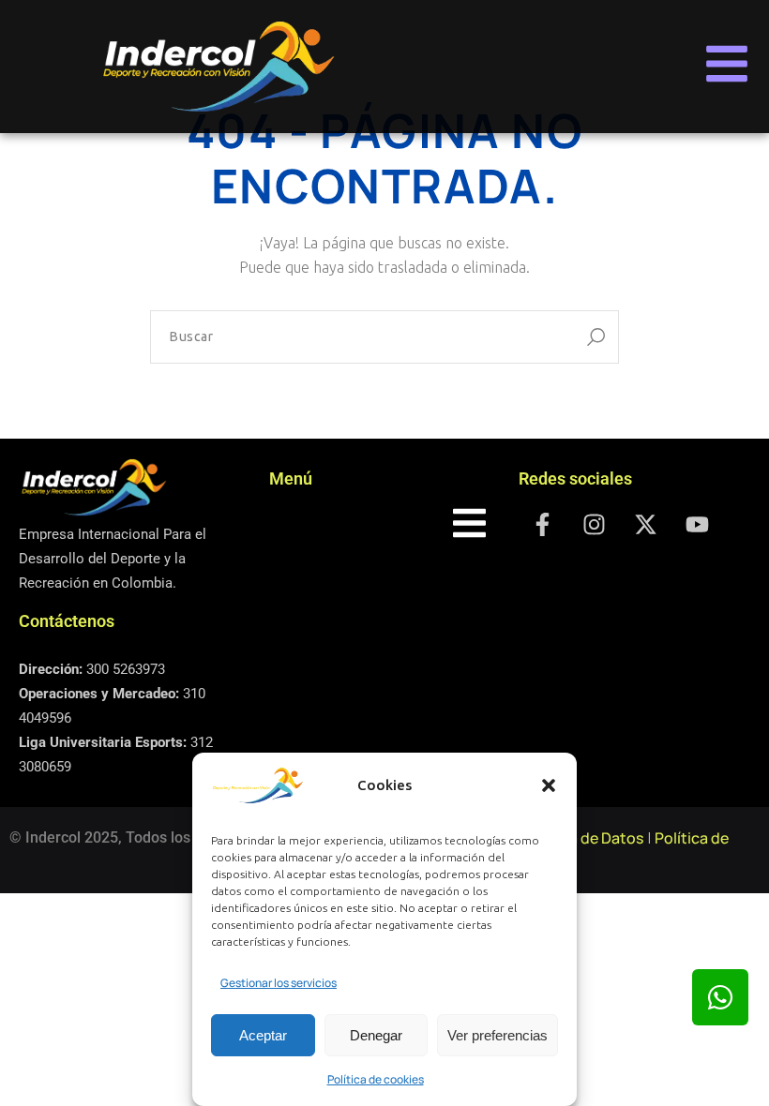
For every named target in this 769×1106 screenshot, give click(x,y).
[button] (548, 785)
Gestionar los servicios (278, 983)
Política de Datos (583, 838)
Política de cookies (375, 1079)
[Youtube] (696, 524)
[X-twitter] (645, 524)
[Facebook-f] (542, 524)
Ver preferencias (497, 1035)
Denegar (376, 1035)
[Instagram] (593, 524)
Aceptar (263, 1035)
